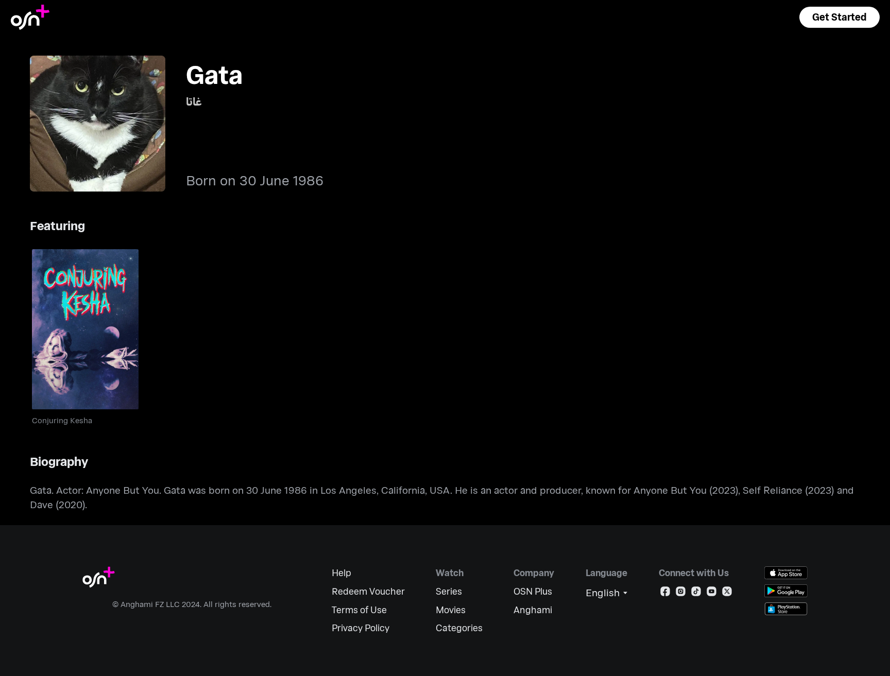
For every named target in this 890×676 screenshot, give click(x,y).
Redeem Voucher (368, 591)
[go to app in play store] (786, 590)
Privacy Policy (360, 627)
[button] (839, 17)
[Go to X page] (727, 593)
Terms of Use (359, 609)
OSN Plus (533, 591)
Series (449, 591)
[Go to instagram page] (680, 593)
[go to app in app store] (786, 572)
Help (341, 572)
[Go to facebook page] (665, 593)
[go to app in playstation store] (786, 608)
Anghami (533, 609)
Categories (459, 627)
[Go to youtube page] (711, 593)
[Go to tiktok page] (696, 593)
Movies (451, 609)
